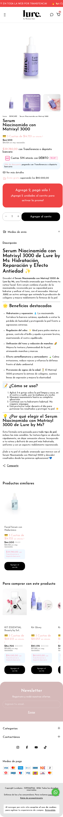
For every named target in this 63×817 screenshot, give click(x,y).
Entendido (50, 810)
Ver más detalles (15, 173)
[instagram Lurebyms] (17, 747)
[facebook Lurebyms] (26, 747)
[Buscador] (51, 15)
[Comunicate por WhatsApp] (55, 792)
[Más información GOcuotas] (54, 158)
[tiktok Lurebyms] (45, 747)
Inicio (5, 116)
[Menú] (5, 15)
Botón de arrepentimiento (31, 798)
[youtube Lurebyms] (36, 747)
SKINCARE (13, 116)
